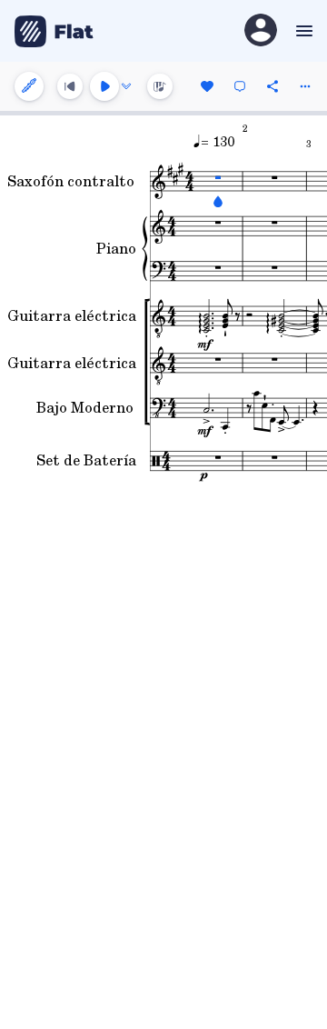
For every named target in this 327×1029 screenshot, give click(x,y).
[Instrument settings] (29, 86)
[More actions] (305, 86)
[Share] (272, 86)
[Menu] (302, 31)
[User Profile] (260, 31)
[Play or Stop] (104, 86)
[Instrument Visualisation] (160, 86)
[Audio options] (126, 86)
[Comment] (239, 86)
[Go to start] (70, 86)
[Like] (207, 86)
